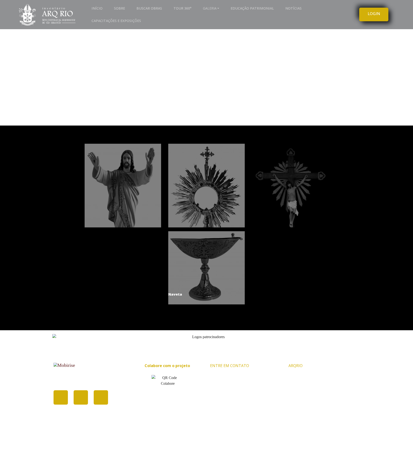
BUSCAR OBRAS (149, 8)
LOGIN (374, 13)
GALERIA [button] (210, 8)
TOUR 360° (182, 8)
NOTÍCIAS (293, 8)
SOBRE (119, 8)
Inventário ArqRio (204, 449)
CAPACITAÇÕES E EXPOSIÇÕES (116, 20)
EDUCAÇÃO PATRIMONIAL (252, 8)
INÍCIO (97, 8)
